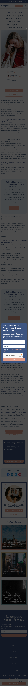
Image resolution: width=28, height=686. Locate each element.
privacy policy (8, 351)
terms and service (16, 349)
